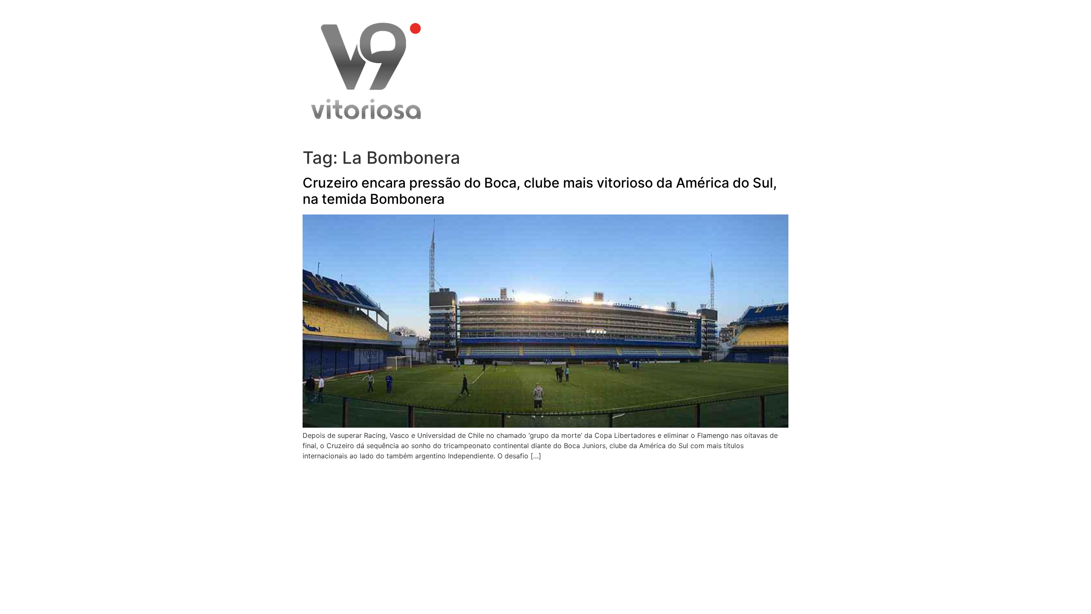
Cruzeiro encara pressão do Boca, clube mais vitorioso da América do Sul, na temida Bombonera (540, 190)
